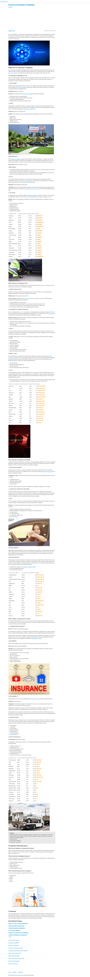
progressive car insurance (15, 159)
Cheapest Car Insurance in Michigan (18, 932)
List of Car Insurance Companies (21, 5)
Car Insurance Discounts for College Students (17, 950)
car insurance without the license (29, 566)
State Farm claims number (13, 961)
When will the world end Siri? (14, 953)
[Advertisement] (45, 18)
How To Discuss (4, 1)
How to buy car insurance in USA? (15, 948)
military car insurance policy (27, 180)
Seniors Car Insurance (13, 963)
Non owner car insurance (13, 940)
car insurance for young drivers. (28, 108)
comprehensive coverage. (36, 638)
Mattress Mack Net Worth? (14, 955)
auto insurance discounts (27, 93)
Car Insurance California (13, 942)
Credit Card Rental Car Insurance (17, 935)
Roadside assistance (14, 734)
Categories (14, 972)
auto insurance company (34, 698)
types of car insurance (50, 313)
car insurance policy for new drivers (32, 188)
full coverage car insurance (21, 87)
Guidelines (20, 972)
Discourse (16, 975)
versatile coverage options (48, 471)
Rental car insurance (14, 516)
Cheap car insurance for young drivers (16, 958)
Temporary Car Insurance (13, 945)
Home (9, 972)
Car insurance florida (14, 930)
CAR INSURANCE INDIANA (16, 928)
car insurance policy (28, 298)
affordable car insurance (33, 195)
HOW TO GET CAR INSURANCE (18, 923)
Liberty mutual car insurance (16, 925)
